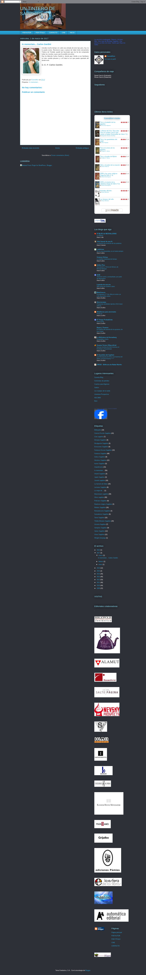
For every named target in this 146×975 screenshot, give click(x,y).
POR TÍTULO (40, 33)
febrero (101, 561)
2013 (98, 576)
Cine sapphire (98, 437)
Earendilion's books (112, 118)
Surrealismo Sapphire (101, 514)
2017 (98, 553)
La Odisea (100, 235)
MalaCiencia (101, 292)
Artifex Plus (101, 265)
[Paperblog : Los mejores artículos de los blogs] (100, 222)
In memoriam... (34, 82)
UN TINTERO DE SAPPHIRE (37, 11)
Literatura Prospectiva (101, 394)
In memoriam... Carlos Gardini (108, 558)
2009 (98, 588)
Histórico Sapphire (100, 460)
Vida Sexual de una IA (104, 241)
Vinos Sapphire (99, 534)
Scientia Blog (98, 377)
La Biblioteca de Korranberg (107, 337)
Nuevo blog (100, 321)
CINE (63, 33)
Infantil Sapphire (99, 474)
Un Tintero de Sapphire (100, 408)
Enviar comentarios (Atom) (60, 155)
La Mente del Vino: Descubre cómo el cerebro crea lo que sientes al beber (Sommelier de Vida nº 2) (113, 132)
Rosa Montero (105, 192)
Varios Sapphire (99, 531)
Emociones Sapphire (101, 447)
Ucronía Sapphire (100, 524)
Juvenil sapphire (99, 480)
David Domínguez (106, 176)
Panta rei (99, 314)
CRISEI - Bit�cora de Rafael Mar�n (109, 364)
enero (101, 564)
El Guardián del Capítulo (105, 355)
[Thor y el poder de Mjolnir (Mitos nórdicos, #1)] (98, 162)
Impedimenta (98, 467)
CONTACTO (53, 33)
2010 (98, 585)
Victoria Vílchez (102, 257)
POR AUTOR (26, 33)
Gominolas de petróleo (101, 381)
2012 (98, 579)
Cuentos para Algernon (101, 384)
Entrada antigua (82, 148)
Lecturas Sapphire (100, 487)
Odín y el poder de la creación (110, 165)
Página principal (116, 932)
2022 (98, 550)
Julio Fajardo (105, 142)
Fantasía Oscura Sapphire (103, 450)
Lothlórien (100, 249)
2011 (98, 582)
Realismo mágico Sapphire (103, 504)
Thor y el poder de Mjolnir (108, 156)
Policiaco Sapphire (100, 501)
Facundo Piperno (106, 125)
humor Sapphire (99, 463)
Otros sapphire (99, 497)
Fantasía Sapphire (100, 453)
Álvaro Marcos (105, 166)
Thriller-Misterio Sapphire (102, 521)
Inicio (57, 148)
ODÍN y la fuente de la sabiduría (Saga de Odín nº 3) (110, 183)
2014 (98, 574)
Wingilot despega (100, 538)
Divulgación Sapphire (101, 443)
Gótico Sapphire (99, 457)
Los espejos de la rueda (102, 391)
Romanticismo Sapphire (102, 511)
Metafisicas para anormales (106, 312)
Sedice (96, 387)
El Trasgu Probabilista (104, 320)
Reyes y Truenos (102, 327)
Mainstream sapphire (101, 494)
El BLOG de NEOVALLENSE (107, 233)
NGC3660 (97, 398)
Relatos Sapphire (100, 507)
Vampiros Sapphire (100, 528)
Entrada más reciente (30, 148)
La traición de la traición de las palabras (109, 243)
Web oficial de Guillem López (106, 286)
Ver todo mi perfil (110, 59)
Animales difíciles (106, 191)
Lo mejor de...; (99, 490)
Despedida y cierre (102, 339)
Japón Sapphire (99, 477)
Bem (95, 401)
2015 (98, 571)
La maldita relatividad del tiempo (107, 259)
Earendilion (111, 56)
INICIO (72, 33)
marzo (101, 555)
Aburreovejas (101, 302)
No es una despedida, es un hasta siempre (110, 251)
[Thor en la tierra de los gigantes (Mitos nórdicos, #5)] (98, 154)
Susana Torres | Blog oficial (106, 345)
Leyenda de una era (104, 284)
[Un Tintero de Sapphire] (100, 418)
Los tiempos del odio (107, 199)
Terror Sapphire (99, 517)
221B (98, 275)
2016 (98, 568)
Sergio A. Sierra (106, 151)
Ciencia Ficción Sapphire (102, 433)
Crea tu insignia (112, 408)
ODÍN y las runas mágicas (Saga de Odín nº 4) (108, 174)
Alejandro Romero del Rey (108, 135)
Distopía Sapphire (100, 440)
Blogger (87, 970)
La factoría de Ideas (101, 484)
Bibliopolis (97, 430)
